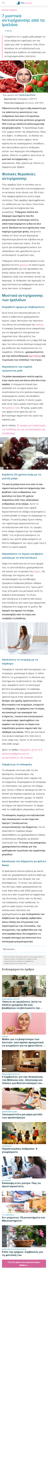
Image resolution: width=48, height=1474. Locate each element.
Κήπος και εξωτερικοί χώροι (14, 1249)
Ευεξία (5, 1037)
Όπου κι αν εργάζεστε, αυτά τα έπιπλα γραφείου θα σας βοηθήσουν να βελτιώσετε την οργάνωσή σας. (21, 1005)
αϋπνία (39, 324)
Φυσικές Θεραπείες (9, 10)
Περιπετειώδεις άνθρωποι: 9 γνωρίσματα (19, 1150)
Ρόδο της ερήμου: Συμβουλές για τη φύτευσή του (22, 1253)
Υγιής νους (7, 1146)
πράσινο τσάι (12, 407)
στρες (37, 571)
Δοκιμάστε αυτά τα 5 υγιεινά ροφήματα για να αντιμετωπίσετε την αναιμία (22, 753)
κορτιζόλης (35, 356)
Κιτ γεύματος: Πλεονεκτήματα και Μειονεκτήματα (23, 1219)
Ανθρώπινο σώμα (9, 1112)
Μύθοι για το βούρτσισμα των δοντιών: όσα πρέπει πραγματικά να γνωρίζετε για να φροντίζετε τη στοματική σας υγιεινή (24, 1042)
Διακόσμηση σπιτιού (11, 999)
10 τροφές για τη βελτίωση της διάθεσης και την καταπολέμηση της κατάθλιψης (23, 429)
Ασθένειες (6, 1180)
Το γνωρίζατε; (8, 1215)
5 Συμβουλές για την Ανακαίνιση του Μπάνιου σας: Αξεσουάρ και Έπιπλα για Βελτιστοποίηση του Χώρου (22, 1080)
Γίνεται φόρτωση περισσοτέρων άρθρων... (24, 1263)
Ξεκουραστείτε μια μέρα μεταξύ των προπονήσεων (22, 1116)
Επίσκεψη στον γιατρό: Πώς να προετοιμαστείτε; (21, 1185)
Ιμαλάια (23, 265)
